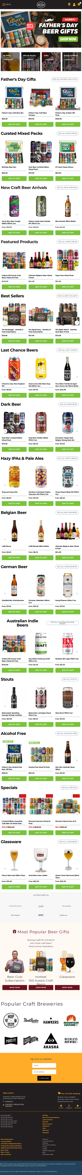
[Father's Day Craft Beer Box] (14, 97)
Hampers (45, 1132)
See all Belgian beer (67, 512)
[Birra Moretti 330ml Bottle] (67, 206)
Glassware (11, 841)
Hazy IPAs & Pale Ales (22, 458)
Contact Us (9, 1101)
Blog (43, 1152)
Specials (9, 787)
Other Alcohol (47, 1124)
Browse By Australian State (9, 1121)
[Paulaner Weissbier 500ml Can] (41, 585)
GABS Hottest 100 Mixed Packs (11, 1148)
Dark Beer (11, 404)
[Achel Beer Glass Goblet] (41, 860)
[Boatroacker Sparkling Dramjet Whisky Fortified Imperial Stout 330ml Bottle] (14, 697)
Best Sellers (12, 295)
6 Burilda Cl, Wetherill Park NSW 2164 (14, 1105)
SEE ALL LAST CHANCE (67, 350)
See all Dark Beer (68, 404)
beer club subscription (14, 978)
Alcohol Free (13, 733)
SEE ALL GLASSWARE (68, 842)
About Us (45, 1139)
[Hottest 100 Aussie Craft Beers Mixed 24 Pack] (14, 260)
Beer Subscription (7, 1139)
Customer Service (47, 1141)
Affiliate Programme (48, 1150)
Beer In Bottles (6, 1154)
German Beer (14, 566)
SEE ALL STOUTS (70, 679)
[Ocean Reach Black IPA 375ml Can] (67, 476)
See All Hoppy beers (67, 458)
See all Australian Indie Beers (62, 623)
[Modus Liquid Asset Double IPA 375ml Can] (41, 206)
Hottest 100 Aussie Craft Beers (41, 980)
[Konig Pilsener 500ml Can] (67, 585)
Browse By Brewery (7, 1117)
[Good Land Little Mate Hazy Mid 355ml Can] (41, 368)
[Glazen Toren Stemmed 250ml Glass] (67, 860)
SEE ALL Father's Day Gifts (65, 79)
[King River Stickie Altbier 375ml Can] (41, 422)
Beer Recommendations (50, 1117)
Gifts (44, 1128)
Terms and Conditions (49, 1145)
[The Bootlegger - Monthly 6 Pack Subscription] (14, 314)
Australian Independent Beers (11, 1143)
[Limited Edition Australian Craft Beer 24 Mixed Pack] (14, 806)
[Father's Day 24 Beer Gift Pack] (67, 97)
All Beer (45, 1115)
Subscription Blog (47, 1154)
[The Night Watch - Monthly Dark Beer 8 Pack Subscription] (67, 314)
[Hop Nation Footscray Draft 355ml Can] (41, 643)
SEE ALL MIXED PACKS (67, 133)
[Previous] (5, 106)
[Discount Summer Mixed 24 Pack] (41, 806)
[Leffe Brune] (14, 531)
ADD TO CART (14, 233)
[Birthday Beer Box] (14, 152)
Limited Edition (6, 1141)
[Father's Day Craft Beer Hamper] (41, 97)
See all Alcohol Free (67, 733)
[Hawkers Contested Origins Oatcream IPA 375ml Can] (41, 476)
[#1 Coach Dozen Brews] (67, 152)
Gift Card (45, 1130)
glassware (67, 977)
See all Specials (69, 788)
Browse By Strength (7, 1126)
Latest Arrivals (47, 1119)
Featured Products (19, 241)
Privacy (44, 1147)
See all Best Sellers (67, 296)
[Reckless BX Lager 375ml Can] (67, 643)
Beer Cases (4, 1150)
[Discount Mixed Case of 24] (67, 806)
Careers (44, 1148)
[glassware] (67, 961)
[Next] (77, 106)
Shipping (45, 1143)
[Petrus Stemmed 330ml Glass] (14, 860)
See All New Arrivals (67, 187)
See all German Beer (67, 567)
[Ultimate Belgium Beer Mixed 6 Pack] (41, 260)
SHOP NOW (15, 987)
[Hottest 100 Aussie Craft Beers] (41, 961)
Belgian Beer (14, 512)
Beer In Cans (5, 1152)
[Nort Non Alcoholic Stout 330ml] (67, 752)
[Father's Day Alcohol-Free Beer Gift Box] (14, 752)
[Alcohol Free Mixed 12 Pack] (41, 752)
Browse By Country (7, 1119)
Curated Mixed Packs (21, 133)
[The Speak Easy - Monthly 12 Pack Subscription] (41, 314)
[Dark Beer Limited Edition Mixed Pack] (41, 152)
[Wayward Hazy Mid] (14, 476)
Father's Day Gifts (18, 79)
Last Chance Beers (19, 350)
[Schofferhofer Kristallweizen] (14, 585)
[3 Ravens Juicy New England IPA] (14, 368)
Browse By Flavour (6, 1125)
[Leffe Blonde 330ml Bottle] (41, 531)
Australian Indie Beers (22, 623)
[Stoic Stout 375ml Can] (67, 697)
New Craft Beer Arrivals (24, 187)
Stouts (7, 679)
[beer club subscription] (14, 961)
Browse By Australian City (8, 1123)
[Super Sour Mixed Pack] (67, 260)
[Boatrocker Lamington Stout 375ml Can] (41, 697)
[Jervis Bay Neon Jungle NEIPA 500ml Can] (14, 206)
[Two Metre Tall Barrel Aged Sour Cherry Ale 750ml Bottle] (67, 368)
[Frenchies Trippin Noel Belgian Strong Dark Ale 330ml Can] (67, 422)
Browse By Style (5, 1115)
